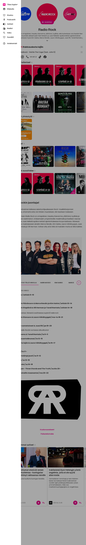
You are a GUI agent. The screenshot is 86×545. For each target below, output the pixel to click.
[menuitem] (10, 5)
